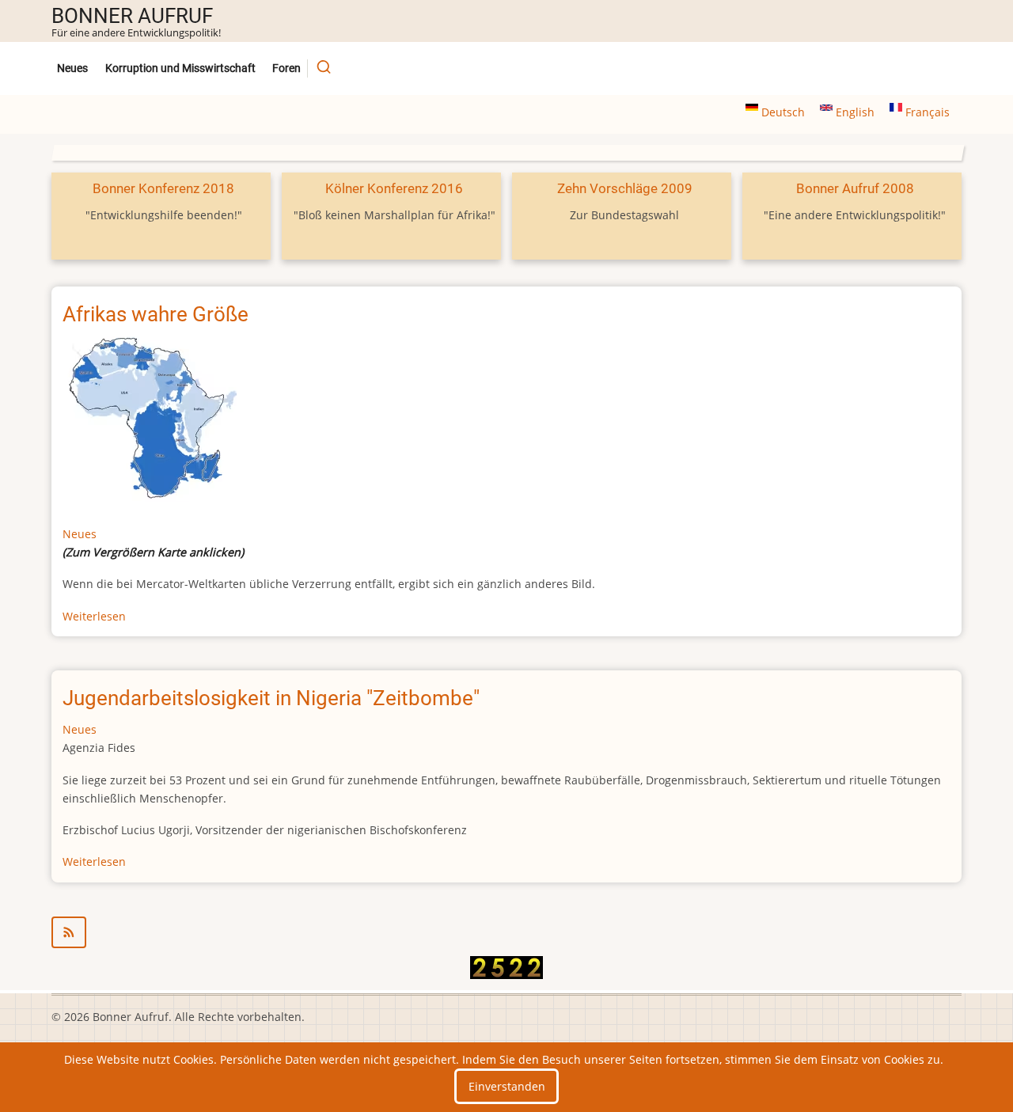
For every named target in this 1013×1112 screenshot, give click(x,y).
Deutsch (783, 112)
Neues (72, 68)
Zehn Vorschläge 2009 (624, 188)
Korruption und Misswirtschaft (180, 68)
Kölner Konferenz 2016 (394, 188)
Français (926, 112)
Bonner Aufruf (132, 16)
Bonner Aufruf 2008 (855, 188)
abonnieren (506, 932)
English (855, 112)
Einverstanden (507, 1086)
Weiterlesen (94, 616)
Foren (286, 68)
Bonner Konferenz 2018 (163, 188)
